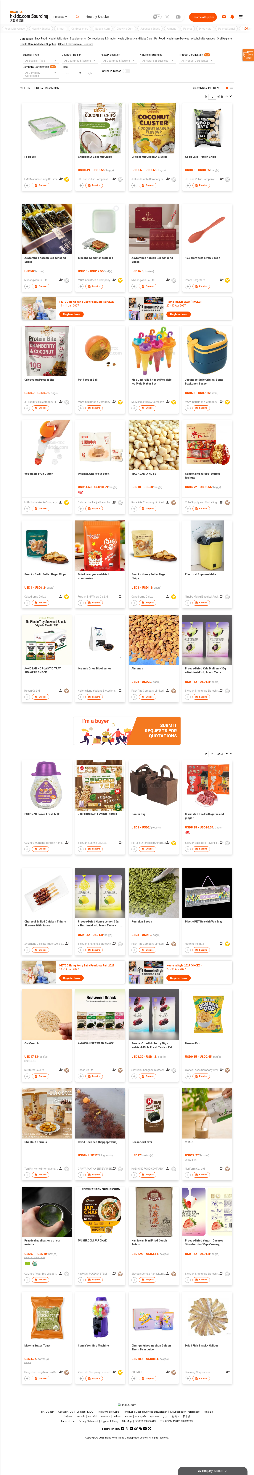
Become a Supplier (203, 17)
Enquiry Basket (212, 1471)
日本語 (186, 1416)
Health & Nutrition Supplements (67, 38)
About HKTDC (65, 1411)
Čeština (68, 1416)
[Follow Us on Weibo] (136, 1428)
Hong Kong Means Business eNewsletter (145, 1411)
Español (92, 1416)
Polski (128, 1416)
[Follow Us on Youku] (149, 1428)
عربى (165, 1416)
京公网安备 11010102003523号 (176, 1421)
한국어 (175, 1416)
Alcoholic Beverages (203, 38)
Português (140, 1416)
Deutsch (80, 1416)
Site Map (127, 1421)
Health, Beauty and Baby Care (135, 38)
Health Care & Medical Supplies (38, 44)
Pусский (154, 1416)
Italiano (117, 1416)
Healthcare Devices (178, 38)
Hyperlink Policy (110, 1421)
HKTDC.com (47, 1411)
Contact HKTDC (85, 1411)
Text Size (208, 1411)
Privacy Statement (88, 1421)
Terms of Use (68, 1421)
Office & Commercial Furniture (75, 44)
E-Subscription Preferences (185, 1411)
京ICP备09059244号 (145, 1421)
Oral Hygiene (224, 38)
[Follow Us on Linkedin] (131, 1428)
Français (105, 1416)
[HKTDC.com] (127, 1405)
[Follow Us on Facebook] (122, 1428)
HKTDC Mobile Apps (108, 1411)
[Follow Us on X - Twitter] (127, 1428)
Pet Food (159, 38)
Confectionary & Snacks (102, 38)
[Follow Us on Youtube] (145, 1428)
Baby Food (41, 38)
